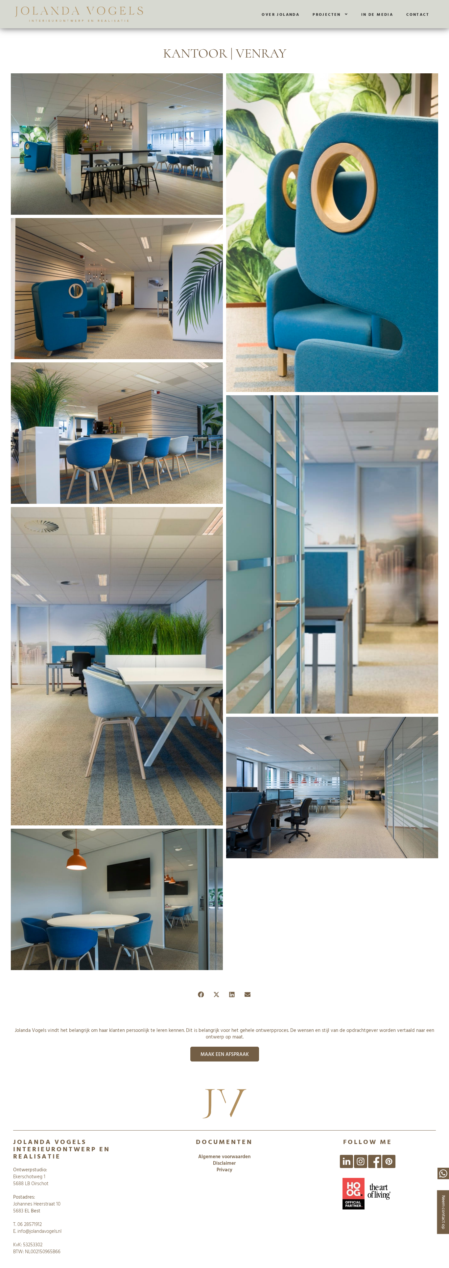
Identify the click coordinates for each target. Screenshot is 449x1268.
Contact (417, 14)
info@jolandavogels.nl (39, 1231)
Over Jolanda (280, 14)
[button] (201, 995)
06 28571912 (29, 1224)
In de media (377, 14)
